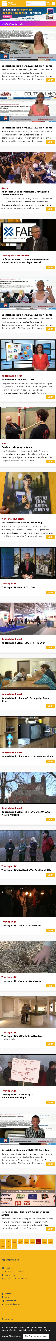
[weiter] (8, 1246)
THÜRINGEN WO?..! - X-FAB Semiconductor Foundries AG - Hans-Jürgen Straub (25, 261)
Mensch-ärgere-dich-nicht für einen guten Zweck (25, 1213)
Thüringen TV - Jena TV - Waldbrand (21, 980)
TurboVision (22, 1278)
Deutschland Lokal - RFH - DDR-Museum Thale (27, 756)
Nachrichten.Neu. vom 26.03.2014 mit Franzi (26, 65)
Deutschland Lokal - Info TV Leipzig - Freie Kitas (25, 700)
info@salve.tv (11, 1268)
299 (50, 1241)
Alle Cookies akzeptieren (36, 1336)
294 (20, 1241)
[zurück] (8, 1241)
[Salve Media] (28, 14)
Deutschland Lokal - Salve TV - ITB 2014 (23, 642)
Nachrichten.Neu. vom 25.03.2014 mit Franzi (26, 127)
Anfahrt (8, 1293)
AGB (7, 1297)
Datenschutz (10, 1300)
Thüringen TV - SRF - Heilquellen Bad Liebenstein (22, 1038)
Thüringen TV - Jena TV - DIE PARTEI (21, 925)
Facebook (9, 1319)
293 (14, 1241)
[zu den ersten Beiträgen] (2, 1241)
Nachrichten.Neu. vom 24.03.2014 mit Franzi (26, 314)
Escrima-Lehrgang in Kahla (16, 447)
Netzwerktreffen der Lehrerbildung (21, 522)
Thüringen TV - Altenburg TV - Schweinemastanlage (18, 1096)
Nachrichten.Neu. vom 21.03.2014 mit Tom (25, 1150)
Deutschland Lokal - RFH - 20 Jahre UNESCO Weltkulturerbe (25, 813)
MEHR (50, 80)
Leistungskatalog (12, 1304)
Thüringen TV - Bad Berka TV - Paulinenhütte (26, 870)
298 (44, 1241)
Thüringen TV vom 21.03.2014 (18, 587)
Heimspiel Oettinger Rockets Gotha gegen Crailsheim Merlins (25, 193)
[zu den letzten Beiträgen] (14, 1246)
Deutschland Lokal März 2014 (18, 379)
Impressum (10, 1275)
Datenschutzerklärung (40, 1330)
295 (26, 1241)
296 (32, 1241)
